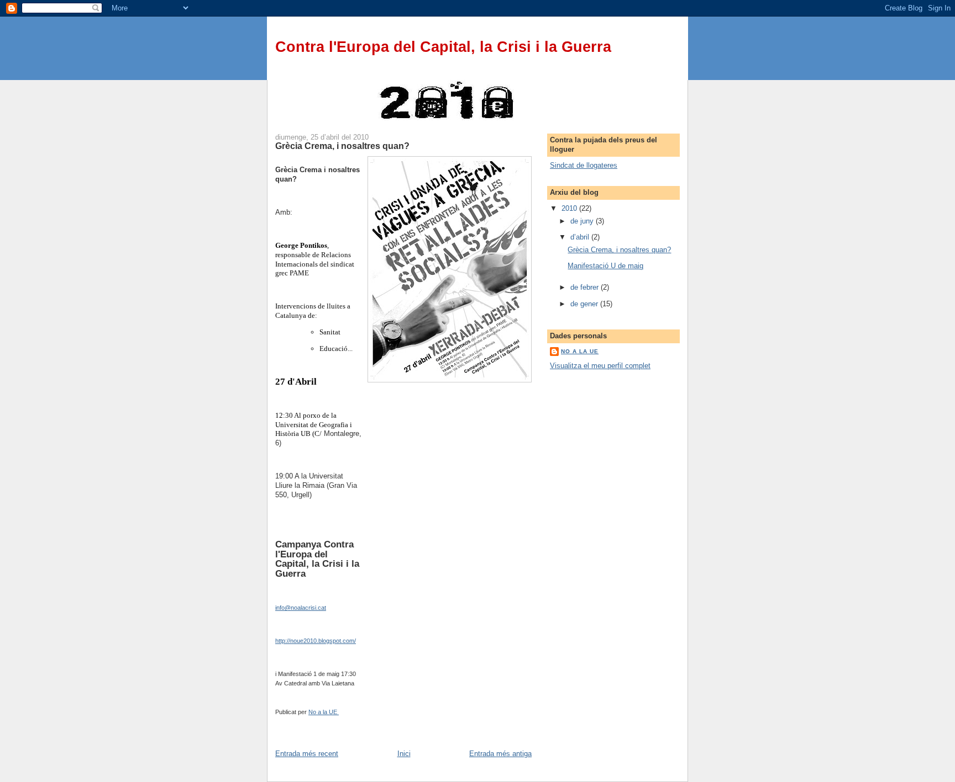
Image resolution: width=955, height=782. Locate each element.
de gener (585, 304)
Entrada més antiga (500, 753)
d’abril (580, 237)
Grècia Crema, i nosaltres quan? (619, 250)
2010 (570, 208)
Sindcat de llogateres (583, 165)
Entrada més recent (306, 753)
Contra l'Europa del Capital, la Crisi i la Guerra (443, 47)
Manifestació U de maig (605, 266)
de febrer (585, 287)
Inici (404, 753)
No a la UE (580, 351)
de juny (583, 221)
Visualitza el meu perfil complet (600, 365)
